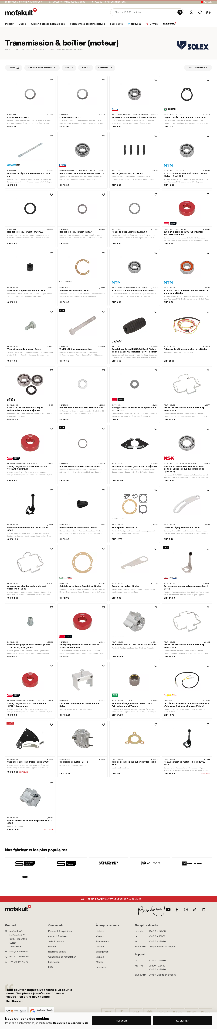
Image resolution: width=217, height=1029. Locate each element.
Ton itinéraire (15, 946)
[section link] (169, 24)
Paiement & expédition (60, 931)
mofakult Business (58, 936)
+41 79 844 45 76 (19, 961)
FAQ (50, 967)
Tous (25, 877)
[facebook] (177, 909)
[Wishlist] (200, 12)
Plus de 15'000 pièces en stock (110, 2)
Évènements (102, 941)
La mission (101, 967)
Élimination (54, 962)
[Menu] (26, 1009)
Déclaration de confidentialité (70, 1023)
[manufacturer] (25, 863)
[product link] (30, 103)
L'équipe (100, 946)
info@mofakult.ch (19, 951)
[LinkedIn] (203, 909)
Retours (52, 946)
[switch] (23, 1011)
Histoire (100, 931)
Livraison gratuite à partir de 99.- (25, 2)
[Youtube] (168, 909)
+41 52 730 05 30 (19, 956)
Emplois (100, 957)
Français (208, 2)
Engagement (102, 951)
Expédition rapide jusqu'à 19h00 (69, 2)
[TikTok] (195, 909)
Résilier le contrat (57, 951)
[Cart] (208, 12)
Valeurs (100, 936)
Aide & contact (56, 941)
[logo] (21, 12)
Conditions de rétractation (62, 957)
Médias (100, 962)
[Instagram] (186, 909)
